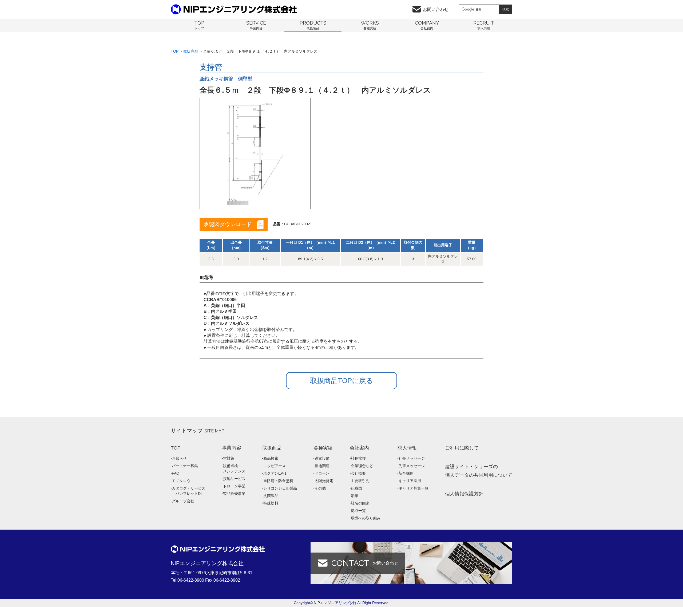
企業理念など (362, 466)
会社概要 (358, 473)
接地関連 (322, 466)
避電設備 (322, 458)
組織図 (356, 488)
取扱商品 (190, 51)
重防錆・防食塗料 (278, 481)
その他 (320, 488)
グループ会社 (183, 501)
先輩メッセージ (412, 466)
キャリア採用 (410, 481)
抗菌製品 (270, 496)
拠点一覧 (358, 511)
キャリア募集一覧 (413, 488)
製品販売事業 (234, 493)
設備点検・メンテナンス (234, 468)
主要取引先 (360, 481)
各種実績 (323, 448)
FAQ (175, 473)
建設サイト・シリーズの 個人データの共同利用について (478, 471)
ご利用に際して (462, 448)
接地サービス (234, 478)
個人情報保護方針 (464, 493)
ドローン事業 (234, 486)
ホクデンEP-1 (275, 473)
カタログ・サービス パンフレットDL (188, 491)
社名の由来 (360, 503)
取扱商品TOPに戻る (341, 381)
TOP (176, 448)
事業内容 (231, 448)
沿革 (354, 496)
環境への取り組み (366, 518)
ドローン (322, 473)
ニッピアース (274, 466)
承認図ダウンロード (228, 224)
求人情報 (407, 448)
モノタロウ (181, 481)
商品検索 (270, 458)
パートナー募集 (185, 466)
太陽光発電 (324, 481)
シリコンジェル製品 (280, 488)
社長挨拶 (358, 458)
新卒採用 (406, 473)
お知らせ (179, 458)
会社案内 (359, 448)
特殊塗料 (270, 503)
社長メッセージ (412, 458)
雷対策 (228, 458)
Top (174, 51)
